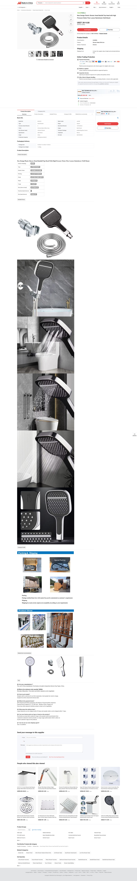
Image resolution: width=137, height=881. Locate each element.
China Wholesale (62, 870)
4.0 (102, 113)
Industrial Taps (97, 832)
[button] (89, 114)
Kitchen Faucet (46, 837)
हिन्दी (87, 872)
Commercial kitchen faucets (74, 835)
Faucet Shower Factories (37, 859)
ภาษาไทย (92, 872)
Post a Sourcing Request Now (56, 757)
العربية (76, 872)
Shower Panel (29, 852)
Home (18, 10)
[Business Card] (117, 117)
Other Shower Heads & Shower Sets (43, 852)
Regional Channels (85, 870)
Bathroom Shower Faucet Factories (67, 859)
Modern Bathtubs (47, 832)
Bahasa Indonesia (108, 872)
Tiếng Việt (101, 872)
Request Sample (103, 33)
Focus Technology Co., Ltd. (59, 875)
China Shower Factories (23, 859)
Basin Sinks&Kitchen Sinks (48, 835)
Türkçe (96, 872)
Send (28, 757)
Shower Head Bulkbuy (69, 863)
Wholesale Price (70, 870)
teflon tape (19, 832)
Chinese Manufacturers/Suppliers (51, 870)
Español (39, 872)
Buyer (87, 7)
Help (94, 7)
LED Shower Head (58, 852)
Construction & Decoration (26, 10)
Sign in (118, 3)
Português (45, 872)
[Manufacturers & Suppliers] (25, 2)
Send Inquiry (87, 29)
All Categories (22, 7)
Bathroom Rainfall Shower (24, 863)
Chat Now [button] (110, 29)
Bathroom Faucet (21, 837)
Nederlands (71, 872)
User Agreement (76, 875)
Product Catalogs (37, 829)
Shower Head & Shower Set (38, 10)
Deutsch (66, 872)
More (18, 865)
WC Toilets (70, 832)
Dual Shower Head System (71, 852)
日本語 (84, 872)
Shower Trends (58, 863)
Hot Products (33, 870)
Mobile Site (99, 870)
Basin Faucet (71, 837)
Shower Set (20, 852)
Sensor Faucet (97, 837)
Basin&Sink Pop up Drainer (100, 835)
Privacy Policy (89, 875)
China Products (41, 870)
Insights (104, 870)
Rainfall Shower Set (82, 859)
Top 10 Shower (48, 863)
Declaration (83, 875)
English (35, 872)
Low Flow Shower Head (85, 852)
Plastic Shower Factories (51, 859)
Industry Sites (77, 870)
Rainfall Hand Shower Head (108, 859)
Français (50, 872)
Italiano (61, 872)
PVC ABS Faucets (21, 835)
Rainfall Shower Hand (94, 859)
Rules (119, 7)
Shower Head (47, 10)
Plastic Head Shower (37, 863)
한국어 (80, 872)
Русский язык (55, 872)
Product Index (93, 870)
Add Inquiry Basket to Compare (46, 59)
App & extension (102, 7)
